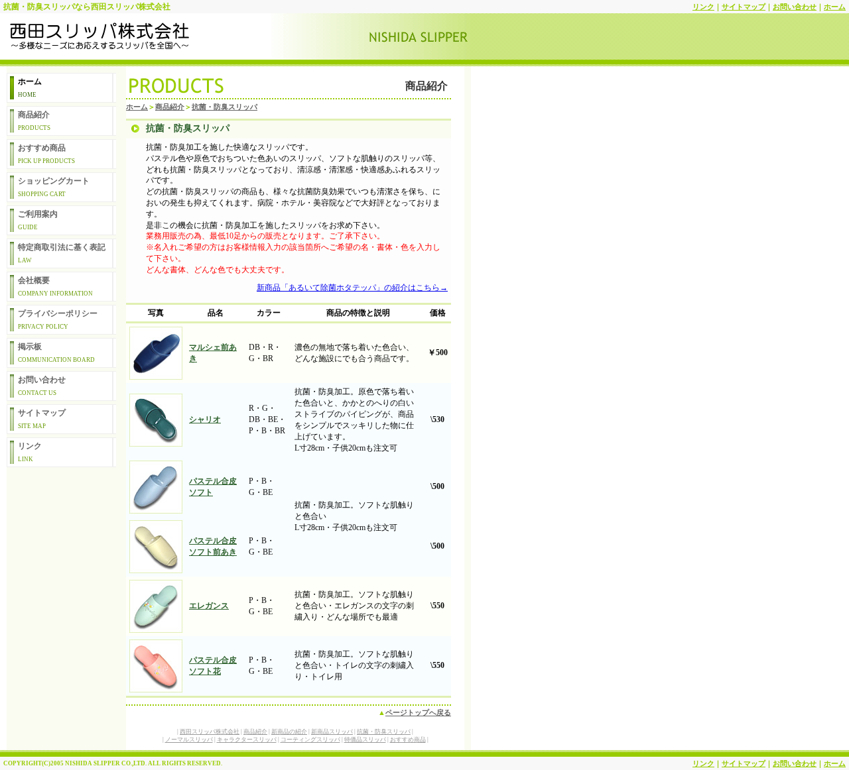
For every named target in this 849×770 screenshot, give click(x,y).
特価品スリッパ (365, 739)
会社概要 (55, 286)
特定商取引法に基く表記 (61, 253)
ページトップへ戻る (418, 712)
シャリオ (205, 419)
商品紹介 (34, 120)
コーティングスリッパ (310, 739)
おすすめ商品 (46, 153)
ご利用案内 (38, 220)
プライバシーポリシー (58, 319)
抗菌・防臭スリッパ (224, 107)
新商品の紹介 (289, 731)
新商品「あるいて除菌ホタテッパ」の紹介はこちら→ (352, 287)
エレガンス (209, 605)
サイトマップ (743, 7)
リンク (703, 7)
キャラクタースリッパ (247, 739)
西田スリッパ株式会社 (209, 731)
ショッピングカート (54, 186)
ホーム (835, 7)
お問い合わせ (794, 7)
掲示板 (56, 352)
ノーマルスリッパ (189, 739)
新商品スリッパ (332, 731)
